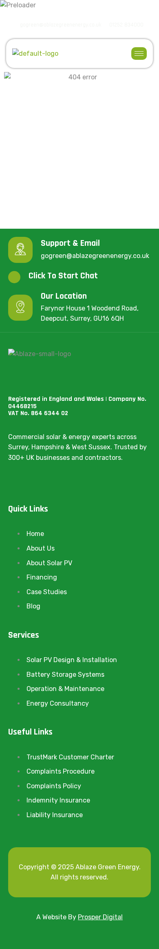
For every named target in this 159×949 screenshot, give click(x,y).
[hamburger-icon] (139, 53)
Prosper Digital (100, 917)
